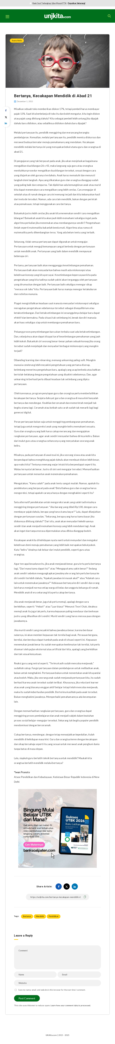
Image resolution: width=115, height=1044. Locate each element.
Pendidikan (53, 916)
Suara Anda (17, 28)
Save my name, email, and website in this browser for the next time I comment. (51, 990)
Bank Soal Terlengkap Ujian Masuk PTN (50, 3)
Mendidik (40, 916)
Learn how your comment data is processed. (71, 1005)
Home (8, 28)
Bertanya (27, 916)
